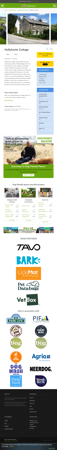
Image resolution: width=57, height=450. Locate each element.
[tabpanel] (28, 28)
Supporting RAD (33, 411)
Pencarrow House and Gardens (41, 204)
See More (12, 220)
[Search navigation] (55, 6)
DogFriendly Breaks (9, 429)
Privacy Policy (7, 441)
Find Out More (35, 1)
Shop (6, 423)
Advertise (32, 409)
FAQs (31, 406)
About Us (32, 397)
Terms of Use (15, 441)
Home (6, 10)
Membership (32, 400)
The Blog (6, 426)
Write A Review (9, 100)
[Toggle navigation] (2, 6)
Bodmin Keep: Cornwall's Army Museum (43, 216)
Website (41, 82)
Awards (6, 420)
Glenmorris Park (26, 205)
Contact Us (32, 403)
